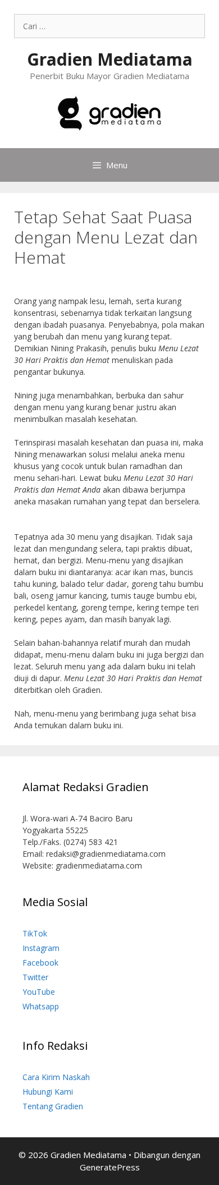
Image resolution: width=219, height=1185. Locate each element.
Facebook (40, 962)
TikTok (34, 933)
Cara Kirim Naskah (56, 1077)
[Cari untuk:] (109, 26)
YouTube (38, 991)
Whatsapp (40, 1006)
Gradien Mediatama (110, 59)
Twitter (35, 977)
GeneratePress (110, 1167)
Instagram (41, 948)
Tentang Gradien (52, 1106)
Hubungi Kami (47, 1091)
